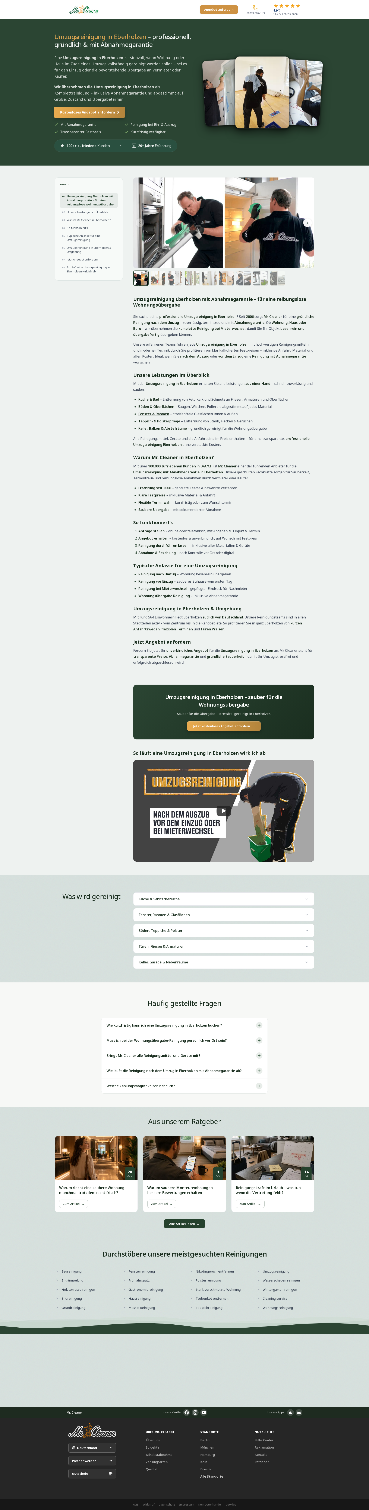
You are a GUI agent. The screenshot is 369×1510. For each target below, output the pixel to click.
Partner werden (84, 1461)
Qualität (152, 1469)
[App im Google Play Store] (299, 1412)
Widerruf (148, 1504)
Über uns (153, 1440)
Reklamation (264, 1447)
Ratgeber (262, 1462)
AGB (136, 1504)
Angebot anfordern (219, 9)
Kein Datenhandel (209, 1504)
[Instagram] (195, 1412)
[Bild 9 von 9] (277, 278)
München (207, 1447)
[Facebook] (186, 1412)
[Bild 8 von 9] (260, 278)
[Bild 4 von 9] (192, 278)
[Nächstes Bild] (307, 222)
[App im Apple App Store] (290, 1412)
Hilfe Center (264, 1440)
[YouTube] (203, 1412)
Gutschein (80, 1473)
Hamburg (207, 1454)
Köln (203, 1462)
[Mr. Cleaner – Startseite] (92, 1430)
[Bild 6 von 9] (226, 278)
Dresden (206, 1469)
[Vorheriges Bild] (140, 222)
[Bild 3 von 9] (175, 278)
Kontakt (261, 1454)
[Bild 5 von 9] (209, 278)
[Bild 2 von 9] (158, 278)
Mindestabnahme (159, 1454)
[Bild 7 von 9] (243, 278)
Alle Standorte (211, 1476)
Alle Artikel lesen (184, 1224)
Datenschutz (167, 1504)
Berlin (204, 1440)
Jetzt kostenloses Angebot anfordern (224, 726)
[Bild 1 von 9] (141, 278)
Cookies (231, 1504)
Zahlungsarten (157, 1462)
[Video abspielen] (223, 811)
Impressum (186, 1504)
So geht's (153, 1447)
